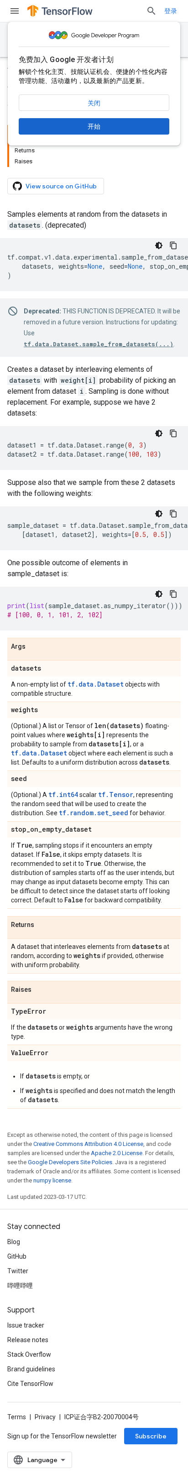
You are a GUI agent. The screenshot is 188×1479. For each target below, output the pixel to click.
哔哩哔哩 (20, 1285)
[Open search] (151, 10)
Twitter (17, 1271)
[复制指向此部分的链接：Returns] (43, 925)
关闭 (94, 103)
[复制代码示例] (173, 245)
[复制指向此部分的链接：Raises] (40, 989)
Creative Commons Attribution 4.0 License (88, 1143)
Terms (16, 1417)
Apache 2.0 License (116, 1153)
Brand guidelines (31, 1369)
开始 (94, 126)
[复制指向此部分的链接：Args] (35, 646)
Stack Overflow (29, 1354)
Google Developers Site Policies (70, 1162)
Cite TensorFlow (30, 1383)
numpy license (52, 1180)
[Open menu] (14, 11)
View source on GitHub (61, 186)
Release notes (27, 1340)
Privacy (45, 1417)
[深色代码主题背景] (158, 245)
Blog (13, 1241)
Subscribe (151, 1436)
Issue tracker (25, 1325)
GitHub (16, 1256)
